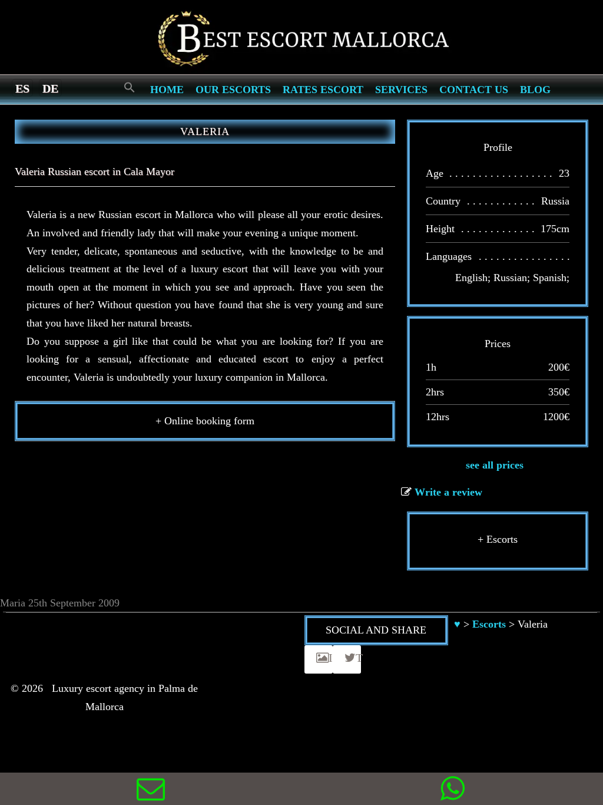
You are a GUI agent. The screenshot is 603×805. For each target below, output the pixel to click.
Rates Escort (323, 89)
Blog (535, 89)
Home (167, 89)
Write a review (448, 492)
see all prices (495, 465)
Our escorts (233, 89)
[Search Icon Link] (129, 88)
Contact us (473, 89)
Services (401, 89)
